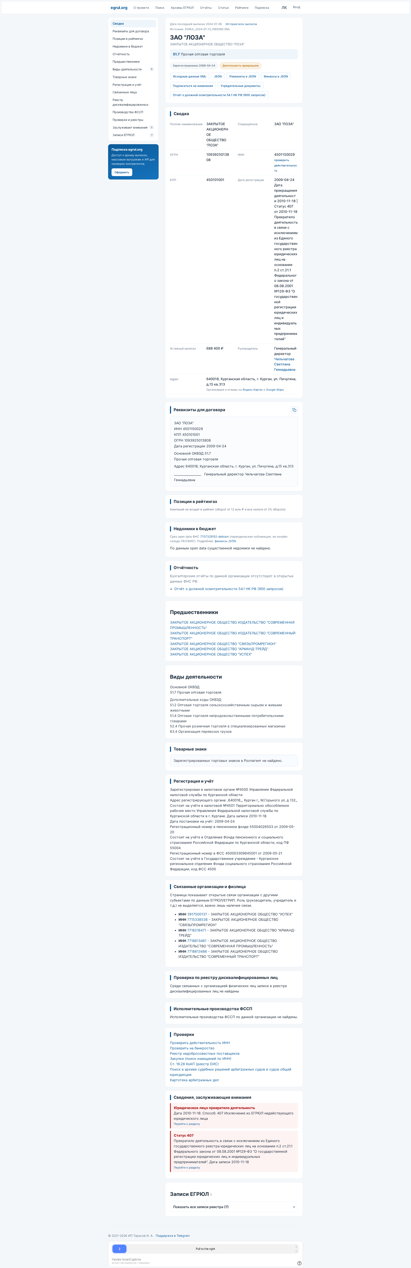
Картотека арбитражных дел (194, 1080)
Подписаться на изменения (193, 85)
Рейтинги (241, 7)
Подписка (262, 7)
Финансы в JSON (276, 76)
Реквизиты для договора (131, 31)
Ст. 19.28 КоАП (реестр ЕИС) (194, 1064)
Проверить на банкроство (192, 1048)
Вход (296, 7)
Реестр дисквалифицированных (131, 102)
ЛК (284, 7)
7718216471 (196, 930)
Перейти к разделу (187, 1124)
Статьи (223, 7)
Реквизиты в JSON (242, 76)
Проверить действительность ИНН (200, 1043)
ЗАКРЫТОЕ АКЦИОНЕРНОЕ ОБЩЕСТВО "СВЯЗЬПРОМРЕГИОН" (223, 644)
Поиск (159, 7)
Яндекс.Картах (253, 389)
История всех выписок (241, 24)
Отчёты (206, 7)
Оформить (122, 172)
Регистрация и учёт (127, 84)
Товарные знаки (124, 77)
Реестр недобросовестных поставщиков (205, 1053)
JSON (218, 76)
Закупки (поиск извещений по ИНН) (200, 1058)
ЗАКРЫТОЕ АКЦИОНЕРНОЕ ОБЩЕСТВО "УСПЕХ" (211, 654)
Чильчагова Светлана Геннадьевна (284, 364)
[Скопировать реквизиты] (294, 410)
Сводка (118, 23)
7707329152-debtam (214, 536)
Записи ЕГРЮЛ (132, 135)
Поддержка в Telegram (173, 1235)
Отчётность (121, 54)
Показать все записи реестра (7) (234, 1207)
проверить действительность (285, 165)
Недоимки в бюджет (128, 46)
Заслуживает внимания (132, 127)
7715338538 (197, 919)
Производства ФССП (128, 112)
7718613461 (196, 941)
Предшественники (126, 61)
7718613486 (197, 951)
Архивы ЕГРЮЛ (182, 7)
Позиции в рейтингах (128, 38)
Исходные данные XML (189, 76)
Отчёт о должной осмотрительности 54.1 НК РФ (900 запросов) (219, 95)
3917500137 (197, 914)
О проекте (141, 7)
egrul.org (119, 7)
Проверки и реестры (128, 120)
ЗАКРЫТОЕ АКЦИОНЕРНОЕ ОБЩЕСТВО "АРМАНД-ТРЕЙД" (219, 649)
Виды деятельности (132, 69)
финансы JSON (225, 541)
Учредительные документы (240, 85)
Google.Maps (275, 389)
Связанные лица (125, 92)
